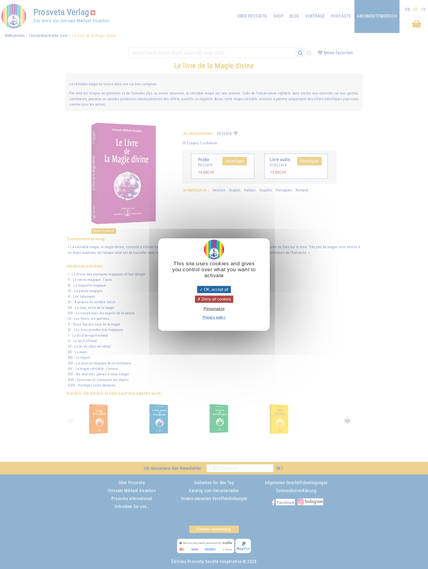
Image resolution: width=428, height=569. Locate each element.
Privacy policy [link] (214, 317)
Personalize (214, 309)
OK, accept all (215, 289)
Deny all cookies (216, 299)
